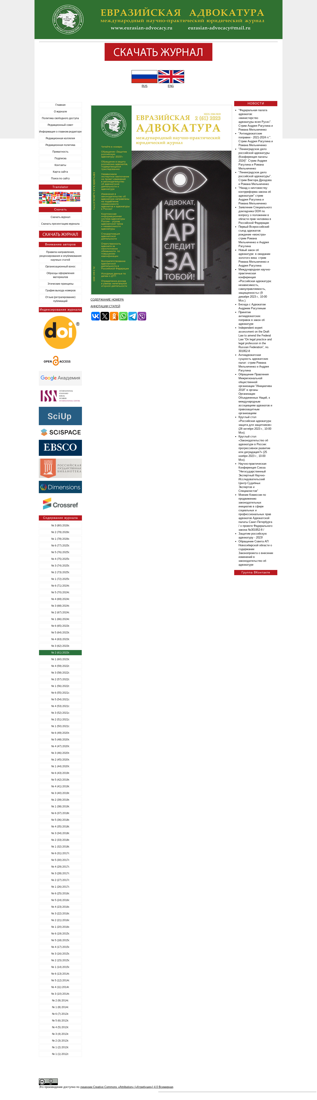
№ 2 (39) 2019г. (60, 799)
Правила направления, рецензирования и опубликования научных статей (60, 256)
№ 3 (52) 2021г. (60, 712)
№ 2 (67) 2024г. (60, 612)
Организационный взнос (60, 266)
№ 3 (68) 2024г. (60, 605)
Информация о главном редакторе (60, 131)
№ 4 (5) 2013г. (60, 1027)
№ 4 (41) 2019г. (60, 786)
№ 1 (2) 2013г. (60, 1047)
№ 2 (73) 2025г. (60, 572)
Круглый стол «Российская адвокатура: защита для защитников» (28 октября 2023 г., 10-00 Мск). (255, 424)
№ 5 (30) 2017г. (60, 860)
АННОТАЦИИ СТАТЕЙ (105, 306)
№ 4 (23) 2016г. (60, 906)
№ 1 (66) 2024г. (60, 619)
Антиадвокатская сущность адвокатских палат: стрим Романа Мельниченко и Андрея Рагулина (254, 362)
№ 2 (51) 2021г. (60, 719)
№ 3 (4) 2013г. (60, 1033)
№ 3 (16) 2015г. (60, 953)
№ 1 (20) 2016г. (60, 926)
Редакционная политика (60, 145)
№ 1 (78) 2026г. (60, 538)
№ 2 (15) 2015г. (60, 960)
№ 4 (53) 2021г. (60, 706)
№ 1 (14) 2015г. (60, 967)
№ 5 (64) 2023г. (60, 632)
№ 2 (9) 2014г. (60, 1000)
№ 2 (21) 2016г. (60, 920)
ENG (171, 86)
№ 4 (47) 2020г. (60, 746)
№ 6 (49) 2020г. (60, 732)
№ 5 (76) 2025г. (60, 552)
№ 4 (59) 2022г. (60, 666)
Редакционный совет (60, 124)
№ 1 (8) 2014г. (60, 1007)
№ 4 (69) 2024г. (60, 599)
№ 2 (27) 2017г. (60, 880)
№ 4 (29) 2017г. (60, 866)
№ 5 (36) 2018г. (60, 819)
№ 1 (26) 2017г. (60, 886)
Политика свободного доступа (60, 118)
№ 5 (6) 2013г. (60, 1020)
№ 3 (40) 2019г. (60, 793)
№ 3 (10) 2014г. (60, 993)
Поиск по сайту (60, 178)
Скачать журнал (60, 217)
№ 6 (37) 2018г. (60, 813)
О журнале (60, 111)
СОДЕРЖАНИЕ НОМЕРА (107, 299)
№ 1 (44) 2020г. (60, 766)
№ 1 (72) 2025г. (60, 579)
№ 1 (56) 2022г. (60, 686)
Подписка (60, 158)
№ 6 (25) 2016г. (60, 893)
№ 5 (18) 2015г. (60, 940)
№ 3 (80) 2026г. (60, 525)
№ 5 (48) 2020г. (60, 739)
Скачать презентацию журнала (60, 223)
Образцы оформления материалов (60, 275)
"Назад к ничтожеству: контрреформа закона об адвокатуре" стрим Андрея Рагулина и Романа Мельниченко (255, 195)
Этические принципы (60, 283)
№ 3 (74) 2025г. (60, 565)
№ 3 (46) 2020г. (60, 752)
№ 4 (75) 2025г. (60, 558)
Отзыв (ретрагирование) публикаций (60, 299)
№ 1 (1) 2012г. (60, 1054)
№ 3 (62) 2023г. (60, 645)
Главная (60, 104)
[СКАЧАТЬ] (161, 294)
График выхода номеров (60, 290)
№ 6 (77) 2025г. (60, 545)
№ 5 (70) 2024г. (60, 592)
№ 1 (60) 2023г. (60, 659)
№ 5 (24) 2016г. (60, 900)
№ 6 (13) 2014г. (60, 973)
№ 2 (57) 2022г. (60, 679)
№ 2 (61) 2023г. (60, 652)
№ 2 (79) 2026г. (60, 532)
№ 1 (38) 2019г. (60, 806)
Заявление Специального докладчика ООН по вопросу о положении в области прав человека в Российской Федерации (255, 215)
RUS (145, 86)
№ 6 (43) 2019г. (60, 773)
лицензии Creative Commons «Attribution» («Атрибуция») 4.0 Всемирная (126, 1087)
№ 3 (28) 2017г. (60, 873)
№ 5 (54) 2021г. (60, 699)
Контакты (60, 165)
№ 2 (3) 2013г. (60, 1040)
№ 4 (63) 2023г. (60, 639)
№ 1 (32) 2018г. (60, 846)
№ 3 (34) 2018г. (60, 833)
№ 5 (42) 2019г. (60, 779)
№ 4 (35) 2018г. (60, 826)
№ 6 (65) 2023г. (60, 625)
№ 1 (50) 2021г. (60, 726)
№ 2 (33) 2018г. (60, 839)
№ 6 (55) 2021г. (60, 692)
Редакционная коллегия (60, 138)
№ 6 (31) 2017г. (60, 853)
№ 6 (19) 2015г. (60, 933)
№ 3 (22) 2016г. (60, 913)
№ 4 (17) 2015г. (60, 946)
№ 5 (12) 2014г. (60, 980)
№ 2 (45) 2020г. (60, 759)
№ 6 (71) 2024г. (60, 585)
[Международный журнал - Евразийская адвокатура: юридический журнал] (158, 38)
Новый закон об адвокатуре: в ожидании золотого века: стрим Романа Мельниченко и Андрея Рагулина (254, 257)
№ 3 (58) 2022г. (60, 672)
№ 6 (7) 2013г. (60, 1013)
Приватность (60, 151)
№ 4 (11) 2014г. (60, 987)
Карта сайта (60, 171)
